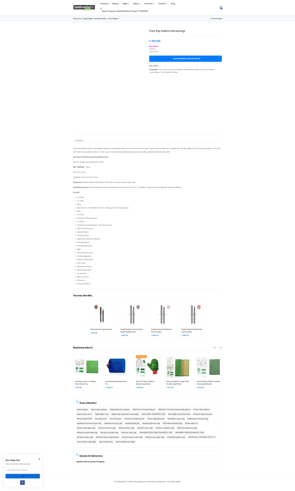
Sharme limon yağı (127, 428)
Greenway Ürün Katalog (173, 69)
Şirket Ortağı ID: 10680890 (136, 11)
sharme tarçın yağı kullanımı (108, 437)
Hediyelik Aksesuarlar (191, 69)
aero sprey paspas (99, 409)
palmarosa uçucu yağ (114, 423)
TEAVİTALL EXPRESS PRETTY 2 (202, 437)
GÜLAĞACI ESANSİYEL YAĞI (154, 414)
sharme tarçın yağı (85, 437)
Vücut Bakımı (113, 19)
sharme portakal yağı (110, 433)
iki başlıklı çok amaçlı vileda (180, 414)
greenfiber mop (102, 414)
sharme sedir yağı (129, 433)
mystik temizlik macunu (135, 419)
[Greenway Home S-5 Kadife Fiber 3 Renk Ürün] (86, 366)
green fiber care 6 (85, 414)
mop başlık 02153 (85, 419)
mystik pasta (101, 419)
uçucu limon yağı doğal (87, 442)
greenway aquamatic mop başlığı (126, 414)
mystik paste (116, 419)
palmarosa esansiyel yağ (198, 419)
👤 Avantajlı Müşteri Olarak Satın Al (185, 59)
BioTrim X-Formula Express (144, 409)
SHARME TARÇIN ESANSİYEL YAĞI (190, 433)
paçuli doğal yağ (133, 423)
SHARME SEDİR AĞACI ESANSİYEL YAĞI (156, 433)
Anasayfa (104, 4)
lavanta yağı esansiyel (203, 414)
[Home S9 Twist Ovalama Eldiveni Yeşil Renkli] (147, 366)
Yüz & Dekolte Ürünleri (169, 72)
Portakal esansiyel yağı (173, 423)
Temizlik (162, 4)
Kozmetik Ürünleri (207, 69)
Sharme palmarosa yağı (187, 428)
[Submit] (23, 476)
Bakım (136, 4)
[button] (220, 7)
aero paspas (83, 409)
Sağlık (125, 4)
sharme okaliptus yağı (165, 428)
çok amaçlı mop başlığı (126, 442)
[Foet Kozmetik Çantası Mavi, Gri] (117, 366)
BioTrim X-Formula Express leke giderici (175, 409)
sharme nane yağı (146, 428)
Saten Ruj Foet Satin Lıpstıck (101, 329)
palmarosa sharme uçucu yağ (89, 423)
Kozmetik (149, 4)
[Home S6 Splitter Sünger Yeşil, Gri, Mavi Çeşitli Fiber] (177, 366)
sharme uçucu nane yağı (132, 437)
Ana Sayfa (77, 19)
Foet (161, 69)
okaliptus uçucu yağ (176, 419)
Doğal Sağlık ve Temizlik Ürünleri (94, 19)
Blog (173, 4)
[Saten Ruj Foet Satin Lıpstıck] (101, 314)
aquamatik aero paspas (120, 409)
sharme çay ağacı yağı (155, 437)
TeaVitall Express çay (176, 437)
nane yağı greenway (156, 419)
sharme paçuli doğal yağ (87, 433)
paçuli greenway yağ (152, 423)
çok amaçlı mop (106, 442)
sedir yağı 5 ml (192, 423)
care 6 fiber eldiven (202, 409)
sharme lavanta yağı (107, 428)
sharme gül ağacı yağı (86, 428)
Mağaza (115, 4)
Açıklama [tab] (79, 140)
